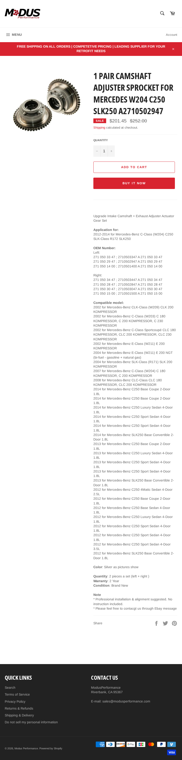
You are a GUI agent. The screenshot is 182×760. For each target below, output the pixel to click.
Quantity (100, 140)
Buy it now (134, 183)
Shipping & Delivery (19, 715)
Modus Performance (26, 748)
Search (10, 687)
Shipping (99, 127)
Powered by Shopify (50, 748)
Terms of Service (17, 694)
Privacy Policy (15, 701)
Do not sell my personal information (31, 722)
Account (171, 34)
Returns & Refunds (19, 708)
